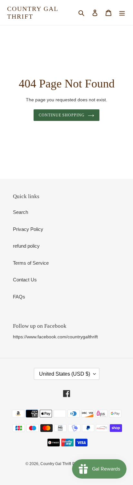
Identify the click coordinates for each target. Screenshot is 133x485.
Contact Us (25, 279)
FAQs (19, 296)
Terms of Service (31, 263)
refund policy (26, 246)
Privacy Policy (28, 229)
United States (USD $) (64, 374)
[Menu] (122, 13)
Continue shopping (62, 115)
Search (20, 212)
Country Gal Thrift (32, 12)
